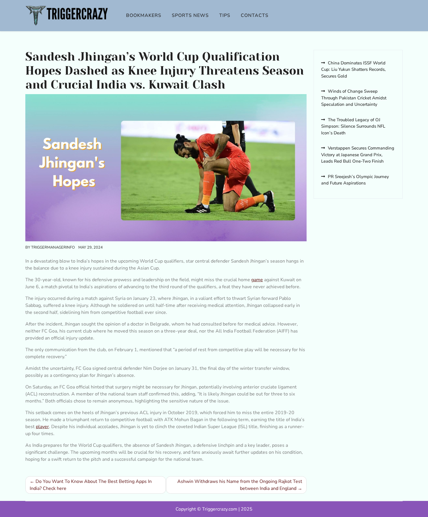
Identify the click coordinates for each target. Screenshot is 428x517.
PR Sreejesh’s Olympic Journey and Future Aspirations (355, 180)
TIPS (224, 15)
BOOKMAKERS (143, 15)
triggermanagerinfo (53, 247)
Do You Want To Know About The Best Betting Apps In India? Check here (91, 485)
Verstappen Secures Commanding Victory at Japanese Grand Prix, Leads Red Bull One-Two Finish (357, 154)
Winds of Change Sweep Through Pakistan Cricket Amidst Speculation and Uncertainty (353, 97)
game (257, 280)
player (42, 426)
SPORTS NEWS (190, 15)
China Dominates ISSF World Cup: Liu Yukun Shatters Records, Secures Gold (353, 69)
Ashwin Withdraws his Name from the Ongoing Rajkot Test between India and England (239, 485)
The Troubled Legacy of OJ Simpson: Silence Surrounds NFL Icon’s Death (353, 126)
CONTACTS (254, 15)
